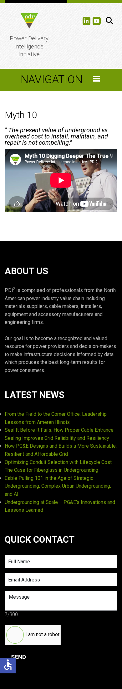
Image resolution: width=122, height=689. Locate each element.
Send (18, 657)
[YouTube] (97, 21)
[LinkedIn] (87, 21)
